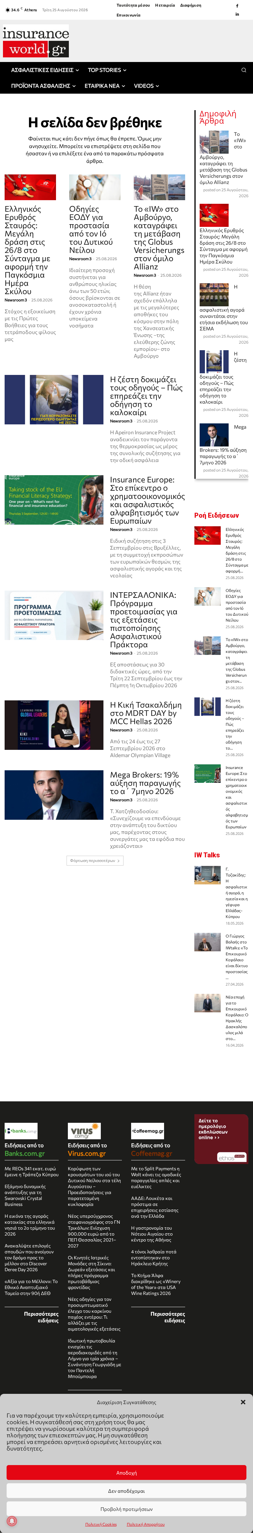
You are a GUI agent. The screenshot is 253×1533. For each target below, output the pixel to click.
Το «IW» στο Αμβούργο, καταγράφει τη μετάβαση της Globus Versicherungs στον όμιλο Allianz (159, 237)
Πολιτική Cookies (101, 1524)
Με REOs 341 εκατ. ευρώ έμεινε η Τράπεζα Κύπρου (32, 1171)
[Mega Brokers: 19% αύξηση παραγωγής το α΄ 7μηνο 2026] (54, 795)
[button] (243, 1402)
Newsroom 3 (16, 299)
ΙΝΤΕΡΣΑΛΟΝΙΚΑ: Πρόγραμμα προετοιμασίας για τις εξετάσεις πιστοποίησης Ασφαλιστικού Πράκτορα (144, 619)
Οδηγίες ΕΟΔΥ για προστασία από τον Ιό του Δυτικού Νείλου (91, 229)
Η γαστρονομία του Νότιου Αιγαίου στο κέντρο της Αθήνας (152, 1233)
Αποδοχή (126, 1473)
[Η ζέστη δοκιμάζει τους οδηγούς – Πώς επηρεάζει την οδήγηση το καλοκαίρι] (54, 399)
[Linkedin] (237, 14)
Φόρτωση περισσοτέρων (92, 860)
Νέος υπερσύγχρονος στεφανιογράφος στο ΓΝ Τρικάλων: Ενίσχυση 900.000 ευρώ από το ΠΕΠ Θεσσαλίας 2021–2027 (94, 1230)
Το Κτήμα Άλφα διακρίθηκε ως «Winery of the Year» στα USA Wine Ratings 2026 (156, 1284)
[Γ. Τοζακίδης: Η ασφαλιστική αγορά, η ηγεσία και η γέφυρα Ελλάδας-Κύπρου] (207, 875)
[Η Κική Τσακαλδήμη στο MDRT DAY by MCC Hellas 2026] (54, 725)
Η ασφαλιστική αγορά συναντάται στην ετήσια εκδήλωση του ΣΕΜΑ (224, 307)
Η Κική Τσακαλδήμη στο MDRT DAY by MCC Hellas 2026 (146, 713)
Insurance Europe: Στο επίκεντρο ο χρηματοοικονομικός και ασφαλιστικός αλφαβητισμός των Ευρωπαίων (147, 500)
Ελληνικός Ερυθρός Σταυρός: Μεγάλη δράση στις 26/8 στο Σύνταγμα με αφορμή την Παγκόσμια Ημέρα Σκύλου (27, 250)
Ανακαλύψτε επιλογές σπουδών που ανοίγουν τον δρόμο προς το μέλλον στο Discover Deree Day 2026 (29, 1257)
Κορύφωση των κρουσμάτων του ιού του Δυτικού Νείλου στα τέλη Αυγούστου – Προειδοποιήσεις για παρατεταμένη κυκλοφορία (94, 1186)
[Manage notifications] (12, 1521)
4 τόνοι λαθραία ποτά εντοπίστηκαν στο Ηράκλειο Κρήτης (154, 1257)
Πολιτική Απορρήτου (146, 1524)
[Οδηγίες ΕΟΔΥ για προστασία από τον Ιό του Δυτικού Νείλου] (95, 187)
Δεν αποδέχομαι (126, 1491)
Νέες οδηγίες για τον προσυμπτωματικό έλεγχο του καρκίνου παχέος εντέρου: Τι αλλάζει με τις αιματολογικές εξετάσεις (94, 1314)
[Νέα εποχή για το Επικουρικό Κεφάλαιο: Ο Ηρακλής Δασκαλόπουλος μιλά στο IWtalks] (207, 1003)
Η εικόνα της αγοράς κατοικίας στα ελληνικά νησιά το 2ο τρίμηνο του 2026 (30, 1225)
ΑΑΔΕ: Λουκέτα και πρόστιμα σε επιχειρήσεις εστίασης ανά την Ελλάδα (155, 1207)
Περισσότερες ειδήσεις (41, 1316)
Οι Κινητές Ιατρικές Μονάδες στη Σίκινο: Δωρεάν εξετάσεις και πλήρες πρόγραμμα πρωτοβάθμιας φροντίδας (91, 1272)
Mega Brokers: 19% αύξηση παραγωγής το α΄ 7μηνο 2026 (145, 783)
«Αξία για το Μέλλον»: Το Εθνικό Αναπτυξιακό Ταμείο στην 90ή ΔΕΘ (31, 1287)
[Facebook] (237, 6)
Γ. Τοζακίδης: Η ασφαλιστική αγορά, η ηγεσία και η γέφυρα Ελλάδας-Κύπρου (237, 893)
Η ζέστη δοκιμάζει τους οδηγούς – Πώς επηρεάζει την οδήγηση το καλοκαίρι (146, 395)
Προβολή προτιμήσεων (126, 1509)
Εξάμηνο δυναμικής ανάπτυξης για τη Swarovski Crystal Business (25, 1195)
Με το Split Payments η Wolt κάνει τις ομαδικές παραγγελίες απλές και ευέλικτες (156, 1177)
